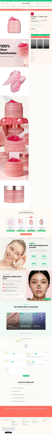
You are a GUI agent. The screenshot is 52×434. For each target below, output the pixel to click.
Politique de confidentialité (25, 421)
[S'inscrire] (32, 414)
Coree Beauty (26, 3)
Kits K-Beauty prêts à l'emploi (40, 6)
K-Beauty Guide (48, 6)
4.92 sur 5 (21, 340)
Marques (19, 6)
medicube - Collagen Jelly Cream (19, 8)
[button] (50, 3)
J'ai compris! (8, 432)
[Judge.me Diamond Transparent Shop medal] (26, 345)
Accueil (2, 8)
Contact (34, 423)
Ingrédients (24, 6)
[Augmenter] (38, 33)
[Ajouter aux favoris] (49, 14)
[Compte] (48, 3)
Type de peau (7, 6)
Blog (22, 420)
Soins (2, 6)
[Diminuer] (35, 33)
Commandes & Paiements (36, 422)
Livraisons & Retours (35, 421)
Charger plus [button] (26, 375)
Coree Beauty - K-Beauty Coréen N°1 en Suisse (9, 8)
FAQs (33, 420)
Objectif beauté (13, 6)
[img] (7, 352)
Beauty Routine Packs (31, 6)
